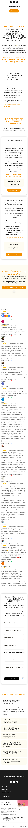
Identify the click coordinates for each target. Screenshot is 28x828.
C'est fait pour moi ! (14, 254)
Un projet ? (14, 11)
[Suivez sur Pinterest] (14, 2)
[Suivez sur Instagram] (11, 2)
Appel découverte (5, 792)
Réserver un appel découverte (14, 287)
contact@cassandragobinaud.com (9, 791)
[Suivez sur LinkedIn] (17, 2)
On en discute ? (14, 190)
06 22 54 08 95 (4, 789)
